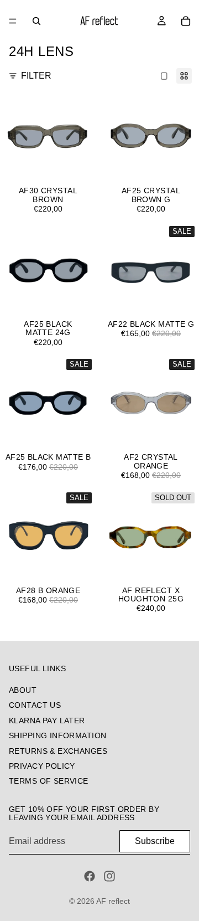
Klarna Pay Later (47, 720)
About (22, 690)
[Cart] (186, 21)
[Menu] (12, 21)
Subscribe (155, 841)
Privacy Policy (42, 766)
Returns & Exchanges (58, 751)
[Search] (36, 21)
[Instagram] (109, 876)
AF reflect (113, 901)
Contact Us (35, 705)
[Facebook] (89, 876)
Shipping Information (57, 735)
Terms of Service (48, 780)
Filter (36, 75)
